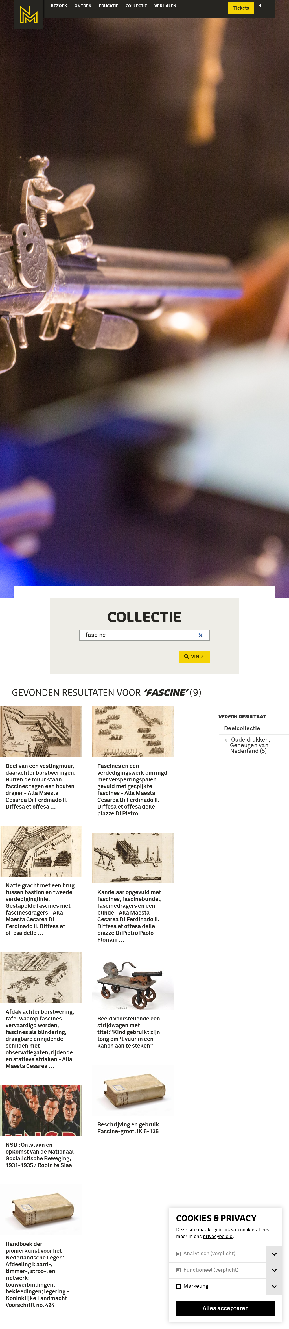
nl (261, 5)
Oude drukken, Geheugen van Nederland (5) (250, 745)
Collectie (136, 5)
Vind (197, 656)
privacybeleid (218, 1236)
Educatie (108, 5)
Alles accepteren (226, 1308)
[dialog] (225, 1265)
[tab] (274, 1254)
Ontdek (83, 5)
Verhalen (165, 5)
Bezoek (59, 5)
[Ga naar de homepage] (28, 14)
